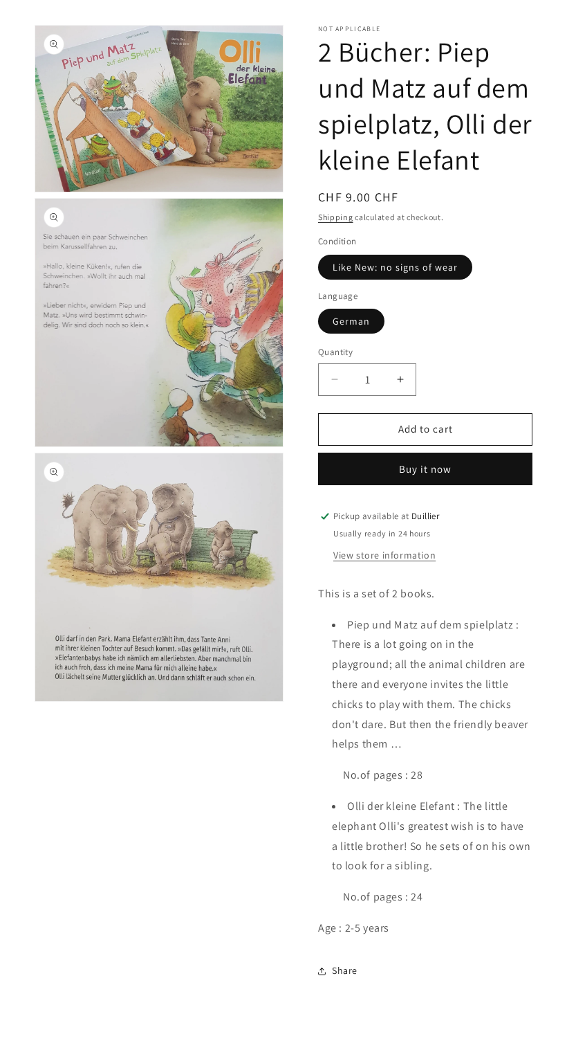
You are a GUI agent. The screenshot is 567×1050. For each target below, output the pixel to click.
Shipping (335, 217)
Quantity (335, 352)
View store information (384, 555)
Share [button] (344, 970)
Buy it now (425, 469)
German (351, 321)
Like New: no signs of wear (395, 267)
